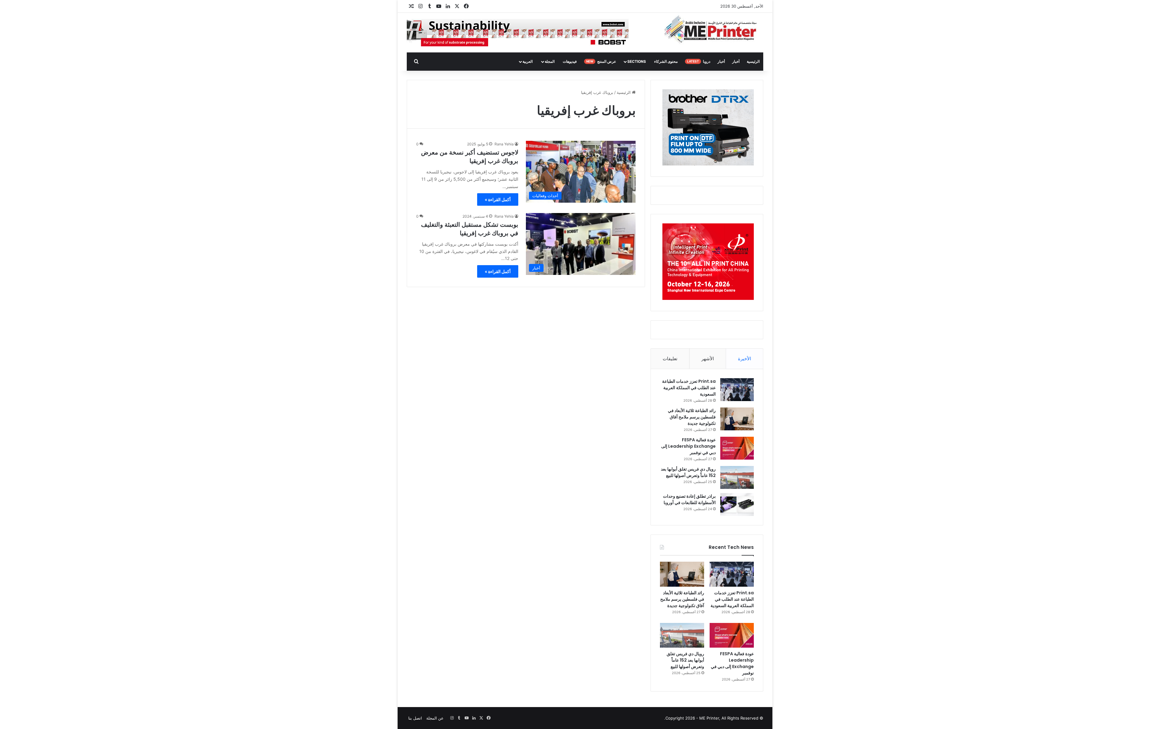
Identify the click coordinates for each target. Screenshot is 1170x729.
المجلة (550, 61)
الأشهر (707, 358)
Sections (636, 61)
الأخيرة (744, 358)
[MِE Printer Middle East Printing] (713, 29)
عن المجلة (435, 718)
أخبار (735, 61)
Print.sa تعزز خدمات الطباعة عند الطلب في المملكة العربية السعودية (689, 387)
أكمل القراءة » (498, 199)
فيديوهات (570, 61)
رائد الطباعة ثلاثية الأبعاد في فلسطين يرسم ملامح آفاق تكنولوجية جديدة (692, 416)
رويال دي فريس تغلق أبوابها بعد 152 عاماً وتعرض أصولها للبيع (688, 472)
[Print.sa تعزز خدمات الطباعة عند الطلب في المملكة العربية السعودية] (737, 389)
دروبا (698, 61)
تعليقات (670, 358)
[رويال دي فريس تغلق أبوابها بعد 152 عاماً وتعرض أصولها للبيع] (737, 477)
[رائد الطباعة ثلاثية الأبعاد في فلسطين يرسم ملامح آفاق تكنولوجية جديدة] (737, 418)
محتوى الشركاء (666, 61)
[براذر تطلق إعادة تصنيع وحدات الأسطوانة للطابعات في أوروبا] (737, 504)
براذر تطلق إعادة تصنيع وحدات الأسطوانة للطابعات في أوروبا (689, 499)
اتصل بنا (415, 718)
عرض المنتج (601, 61)
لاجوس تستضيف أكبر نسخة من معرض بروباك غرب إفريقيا (469, 156)
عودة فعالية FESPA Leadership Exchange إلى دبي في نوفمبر (688, 446)
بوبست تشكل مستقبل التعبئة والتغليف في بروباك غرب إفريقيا (469, 228)
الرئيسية (753, 61)
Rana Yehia (504, 144)
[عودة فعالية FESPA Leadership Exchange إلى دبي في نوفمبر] (737, 448)
